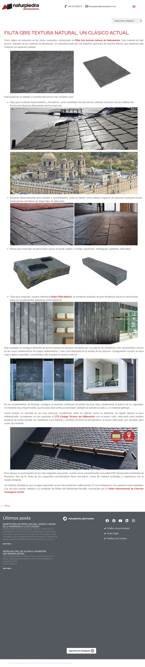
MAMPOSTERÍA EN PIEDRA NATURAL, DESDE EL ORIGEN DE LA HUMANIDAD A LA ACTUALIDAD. (29, 525)
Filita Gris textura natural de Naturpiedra (97, 40)
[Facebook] (107, 520)
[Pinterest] (114, 520)
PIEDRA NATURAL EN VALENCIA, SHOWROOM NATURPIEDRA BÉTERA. (24, 552)
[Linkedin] (127, 520)
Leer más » (7, 544)
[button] (134, 6)
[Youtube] (120, 520)
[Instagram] (133, 520)
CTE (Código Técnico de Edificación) (75, 416)
